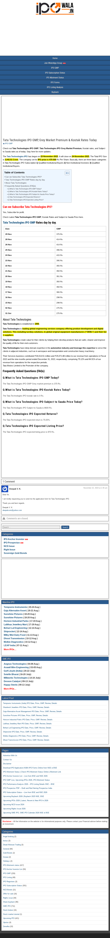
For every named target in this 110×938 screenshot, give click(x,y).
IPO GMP (55, 68)
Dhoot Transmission (14, 638)
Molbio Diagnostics (13, 642)
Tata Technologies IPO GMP (19, 222)
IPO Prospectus (12, 543)
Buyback (55, 92)
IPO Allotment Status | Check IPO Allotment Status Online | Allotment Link (32, 772)
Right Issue (9, 549)
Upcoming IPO (8, 918)
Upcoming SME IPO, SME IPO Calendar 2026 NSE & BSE (26, 813)
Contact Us (7, 760)
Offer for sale (8, 894)
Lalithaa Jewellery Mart (15, 624)
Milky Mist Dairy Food (14, 635)
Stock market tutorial (11, 914)
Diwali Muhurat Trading (12, 845)
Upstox (6, 922)
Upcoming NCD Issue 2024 (13, 805)
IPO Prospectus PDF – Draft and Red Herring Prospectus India (27, 788)
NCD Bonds (7, 890)
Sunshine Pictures (13, 614)
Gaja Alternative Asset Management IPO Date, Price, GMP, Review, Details (32, 711)
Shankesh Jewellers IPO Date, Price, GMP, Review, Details (26, 707)
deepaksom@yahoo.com (12, 510)
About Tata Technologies (15, 183)
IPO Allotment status (11, 865)
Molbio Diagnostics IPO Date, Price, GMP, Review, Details (26, 736)
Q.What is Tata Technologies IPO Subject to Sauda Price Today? (31, 194)
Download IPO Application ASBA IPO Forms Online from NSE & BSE (30, 768)
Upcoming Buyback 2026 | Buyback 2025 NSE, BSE (23, 796)
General (6, 849)
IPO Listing (7, 877)
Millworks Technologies (16, 678)
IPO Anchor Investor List (12, 869)
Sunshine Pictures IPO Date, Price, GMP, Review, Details (25, 715)
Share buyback (9, 902)
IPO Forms (55, 82)
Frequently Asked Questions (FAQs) (20, 186)
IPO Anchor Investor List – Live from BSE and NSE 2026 (25, 776)
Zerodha (6, 926)
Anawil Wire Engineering (16, 667)
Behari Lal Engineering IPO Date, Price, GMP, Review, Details (27, 728)
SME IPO (7, 906)
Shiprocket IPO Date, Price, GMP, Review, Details (22, 732)
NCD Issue (9, 546)
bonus (5, 841)
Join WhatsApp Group (53, 63)
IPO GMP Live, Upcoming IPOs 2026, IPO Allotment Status (26, 780)
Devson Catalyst (12, 681)
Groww (5, 857)
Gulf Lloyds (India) (13, 671)
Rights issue (8, 898)
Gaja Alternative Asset (15, 610)
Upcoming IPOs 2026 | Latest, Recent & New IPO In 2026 (25, 801)
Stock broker (8, 910)
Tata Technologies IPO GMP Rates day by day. (25, 180)
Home (55, 58)
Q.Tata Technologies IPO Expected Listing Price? (25, 200)
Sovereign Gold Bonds (15, 553)
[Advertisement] (55, 36)
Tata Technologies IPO (17, 156)
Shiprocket (9, 631)
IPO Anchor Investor (14, 539)
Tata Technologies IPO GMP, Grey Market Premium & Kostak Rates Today (50, 140)
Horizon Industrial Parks (16, 621)
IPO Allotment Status (55, 77)
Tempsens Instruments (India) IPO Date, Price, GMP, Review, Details (30, 703)
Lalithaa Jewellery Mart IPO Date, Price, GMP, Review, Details (27, 724)
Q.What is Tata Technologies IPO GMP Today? (24, 189)
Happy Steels (10, 685)
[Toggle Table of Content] (66, 173)
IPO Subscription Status (55, 73)
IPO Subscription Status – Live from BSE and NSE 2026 (25, 792)
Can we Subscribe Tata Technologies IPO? (23, 177)
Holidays (6, 861)
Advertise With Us (10, 755)
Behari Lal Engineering (15, 628)
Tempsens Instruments (15, 607)
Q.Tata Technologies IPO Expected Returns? (24, 197)
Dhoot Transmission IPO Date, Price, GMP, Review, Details (26, 740)
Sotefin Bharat (11, 674)
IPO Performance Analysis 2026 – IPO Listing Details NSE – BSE (28, 784)
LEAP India (9, 645)
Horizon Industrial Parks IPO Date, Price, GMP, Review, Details (27, 720)
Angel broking (8, 837)
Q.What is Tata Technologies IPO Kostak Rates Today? (27, 191)
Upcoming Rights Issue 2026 (14, 809)
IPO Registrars (9, 882)
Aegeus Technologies (15, 664)
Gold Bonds (7, 853)
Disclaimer (7, 764)
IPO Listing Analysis (55, 87)
